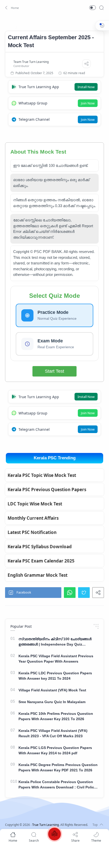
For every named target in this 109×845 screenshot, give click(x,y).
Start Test (54, 371)
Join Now (88, 103)
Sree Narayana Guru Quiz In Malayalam (52, 702)
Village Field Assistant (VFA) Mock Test (52, 690)
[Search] (101, 7)
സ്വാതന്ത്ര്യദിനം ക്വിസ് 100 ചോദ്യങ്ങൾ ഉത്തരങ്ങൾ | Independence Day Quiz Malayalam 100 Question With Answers (55, 642)
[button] (11, 7)
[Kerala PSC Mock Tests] (54, 835)
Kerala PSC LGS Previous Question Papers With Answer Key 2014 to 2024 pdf (55, 750)
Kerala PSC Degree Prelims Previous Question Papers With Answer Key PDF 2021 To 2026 (58, 767)
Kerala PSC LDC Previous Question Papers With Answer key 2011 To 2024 (55, 675)
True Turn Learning (45, 825)
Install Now (86, 87)
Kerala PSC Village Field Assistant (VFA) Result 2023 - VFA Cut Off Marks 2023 (53, 733)
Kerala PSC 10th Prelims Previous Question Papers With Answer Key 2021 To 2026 (56, 716)
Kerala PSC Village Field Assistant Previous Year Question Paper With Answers (56, 658)
